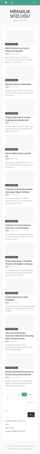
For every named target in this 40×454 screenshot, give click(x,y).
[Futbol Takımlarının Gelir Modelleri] (20, 286)
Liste (7, 424)
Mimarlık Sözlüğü (20, 14)
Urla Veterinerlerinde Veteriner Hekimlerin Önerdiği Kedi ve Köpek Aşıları (19, 336)
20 (31, 394)
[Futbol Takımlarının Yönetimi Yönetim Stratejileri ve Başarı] (20, 250)
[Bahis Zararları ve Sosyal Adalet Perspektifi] (20, 37)
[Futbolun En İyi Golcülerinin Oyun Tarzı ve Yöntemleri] (20, 214)
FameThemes (11, 449)
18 (19, 394)
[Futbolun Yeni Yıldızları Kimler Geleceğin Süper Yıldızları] (20, 178)
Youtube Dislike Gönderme (15, 431)
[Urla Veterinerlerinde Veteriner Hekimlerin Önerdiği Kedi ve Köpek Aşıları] (20, 322)
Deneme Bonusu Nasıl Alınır (18, 84)
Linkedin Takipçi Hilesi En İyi (15, 421)
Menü (11, 2)
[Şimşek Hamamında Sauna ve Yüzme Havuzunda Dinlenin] (20, 361)
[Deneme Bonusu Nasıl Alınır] (20, 73)
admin (7, 54)
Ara (6, 411)
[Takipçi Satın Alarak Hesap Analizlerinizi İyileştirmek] (20, 106)
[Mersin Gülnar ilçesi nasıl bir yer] (20, 142)
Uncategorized (11, 44)
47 (8, 398)
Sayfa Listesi (9, 428)
